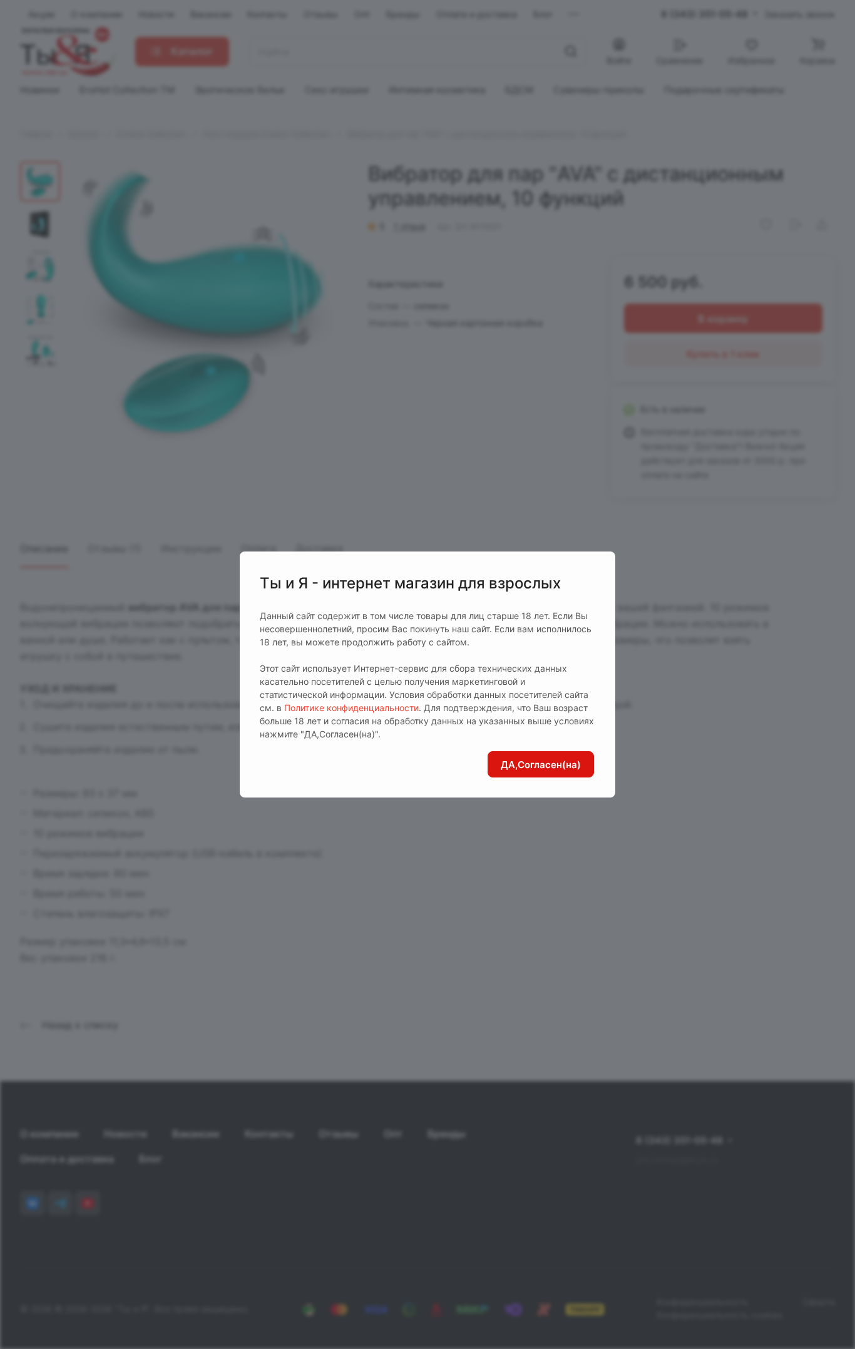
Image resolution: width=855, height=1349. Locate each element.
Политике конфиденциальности (351, 707)
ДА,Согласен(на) (541, 765)
